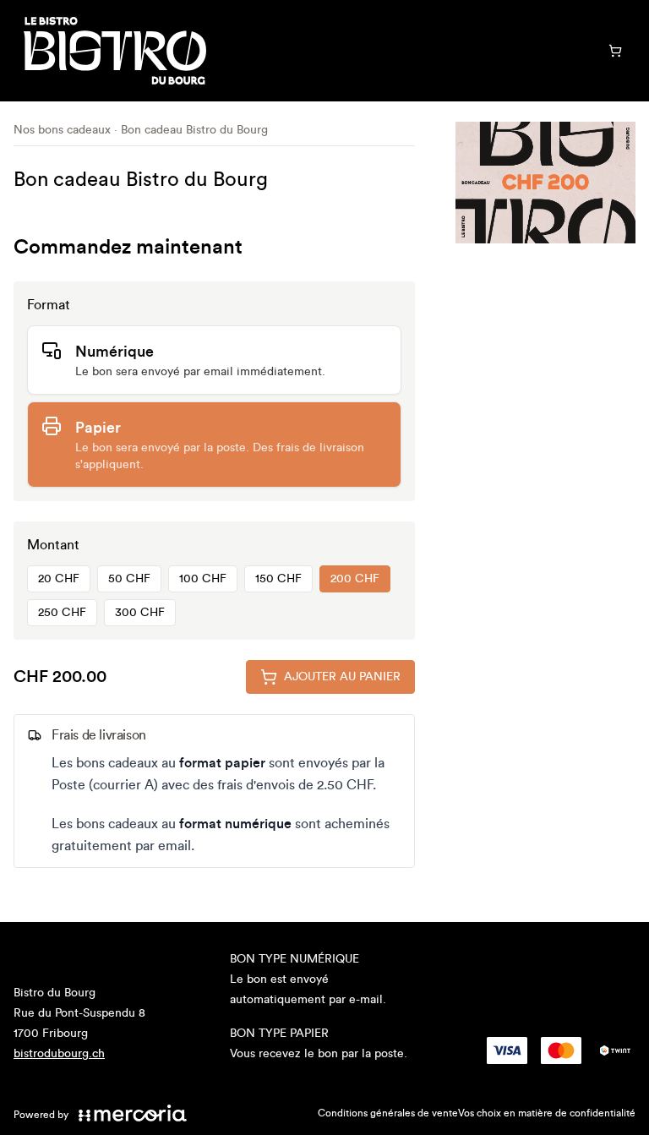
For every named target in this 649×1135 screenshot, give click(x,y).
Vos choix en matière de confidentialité (546, 1113)
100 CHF (202, 579)
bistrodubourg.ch (59, 1054)
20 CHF (58, 579)
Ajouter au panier (342, 677)
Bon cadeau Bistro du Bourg (194, 130)
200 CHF (354, 579)
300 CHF (140, 613)
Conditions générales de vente (388, 1113)
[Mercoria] (133, 1113)
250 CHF (62, 613)
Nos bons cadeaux (62, 130)
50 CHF (129, 579)
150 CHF (278, 579)
